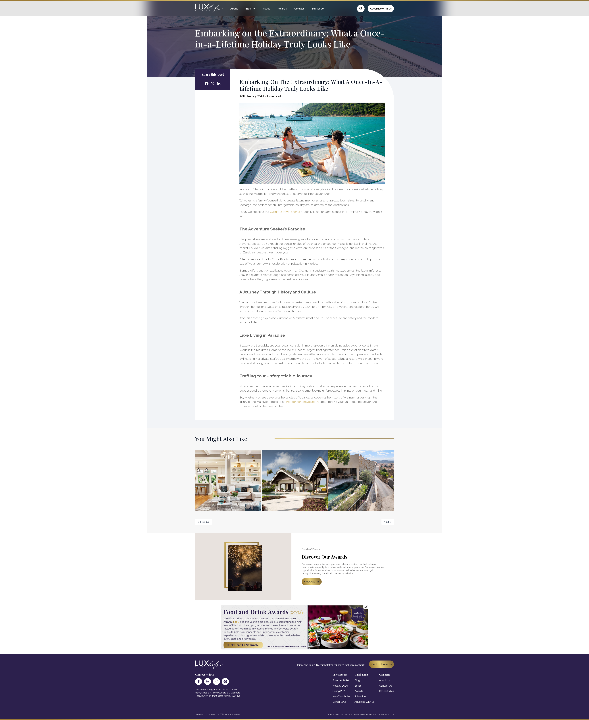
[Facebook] (198, 681)
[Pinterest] (225, 681)
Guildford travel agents (285, 211)
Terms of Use (359, 714)
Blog (248, 8)
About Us (384, 680)
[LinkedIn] (207, 681)
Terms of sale (346, 714)
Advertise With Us (381, 8)
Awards (282, 8)
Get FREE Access (381, 664)
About (234, 8)
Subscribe (318, 8)
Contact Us (385, 685)
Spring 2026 (339, 691)
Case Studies (386, 691)
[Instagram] (216, 681)
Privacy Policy (371, 714)
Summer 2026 (341, 680)
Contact (299, 8)
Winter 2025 (339, 701)
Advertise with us (386, 714)
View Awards (311, 581)
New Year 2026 (341, 696)
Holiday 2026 (340, 685)
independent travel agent (302, 401)
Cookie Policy (333, 714)
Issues (266, 8)
